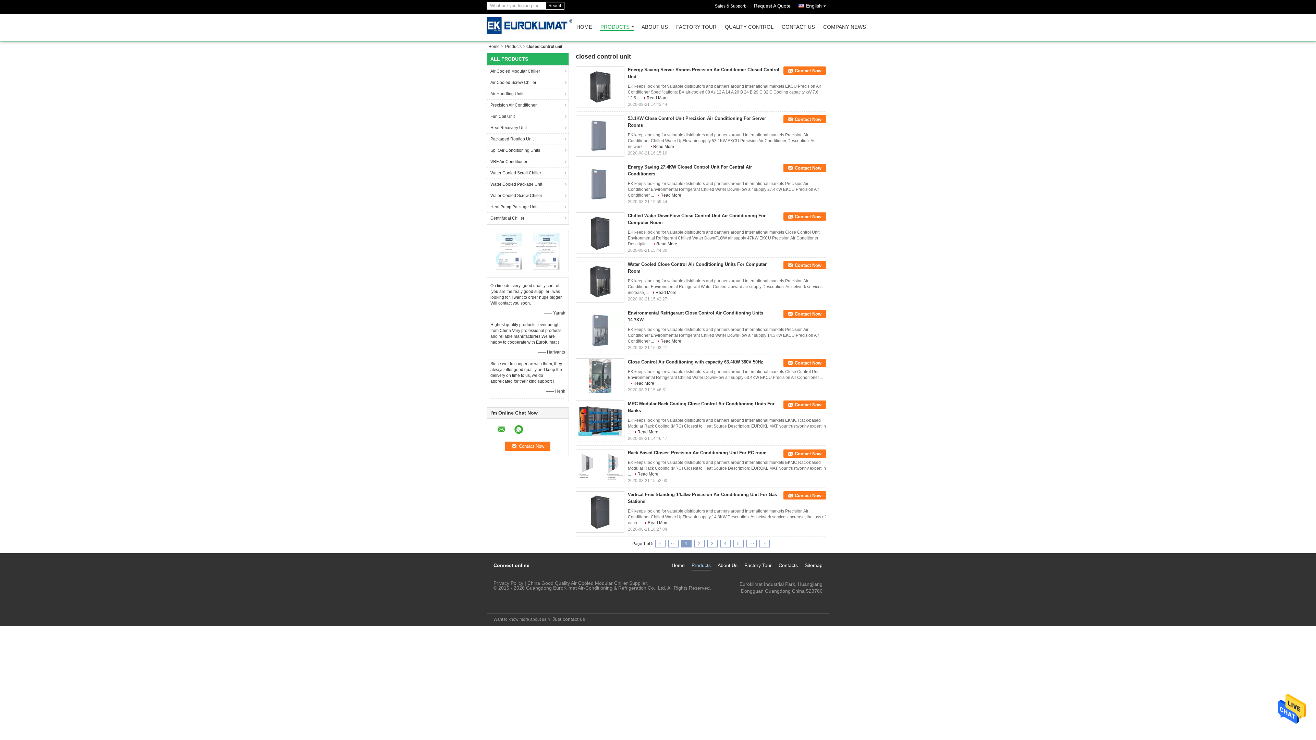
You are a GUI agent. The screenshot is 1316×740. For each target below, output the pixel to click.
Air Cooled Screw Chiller (513, 82)
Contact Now (808, 70)
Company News (844, 27)
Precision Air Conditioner (513, 105)
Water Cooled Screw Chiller (516, 195)
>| (764, 543)
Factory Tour (696, 27)
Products (615, 27)
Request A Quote (772, 6)
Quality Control (749, 27)
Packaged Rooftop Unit (512, 139)
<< (673, 543)
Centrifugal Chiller (507, 218)
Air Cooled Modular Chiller (515, 71)
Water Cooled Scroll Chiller (515, 173)
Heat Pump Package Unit (513, 207)
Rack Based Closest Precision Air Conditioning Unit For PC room (697, 452)
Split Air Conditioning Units (515, 150)
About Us (655, 27)
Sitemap (813, 565)
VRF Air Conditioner (508, 161)
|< (660, 543)
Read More (657, 98)
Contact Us (798, 27)
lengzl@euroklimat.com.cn (793, 598)
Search (555, 5)
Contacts (788, 565)
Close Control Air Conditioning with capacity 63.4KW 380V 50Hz (695, 362)
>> (751, 543)
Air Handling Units (507, 93)
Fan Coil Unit (502, 116)
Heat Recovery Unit (508, 127)
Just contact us (568, 619)
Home (584, 27)
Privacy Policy (508, 583)
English (814, 6)
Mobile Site (503, 604)
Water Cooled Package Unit (516, 184)
